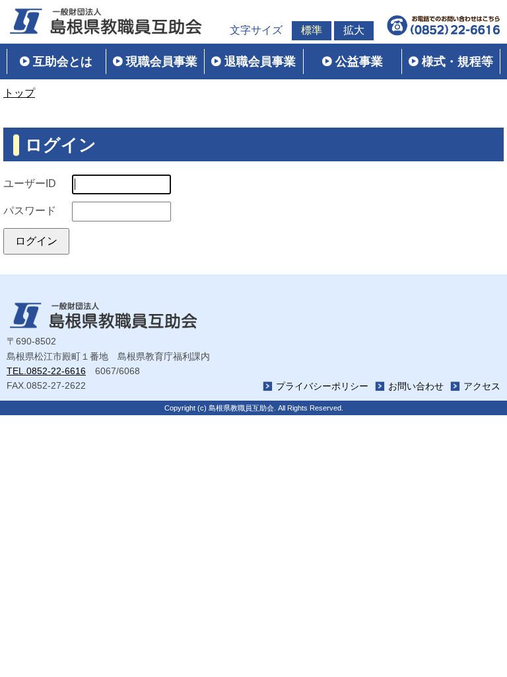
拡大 (353, 30)
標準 (311, 30)
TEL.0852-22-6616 (46, 371)
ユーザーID (29, 183)
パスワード (29, 210)
